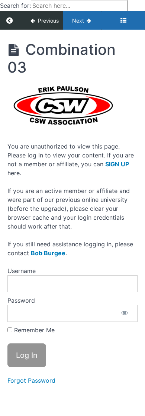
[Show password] (125, 313)
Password (21, 300)
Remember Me (33, 330)
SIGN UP (117, 164)
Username (21, 270)
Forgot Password (31, 380)
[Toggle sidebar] (123, 20)
